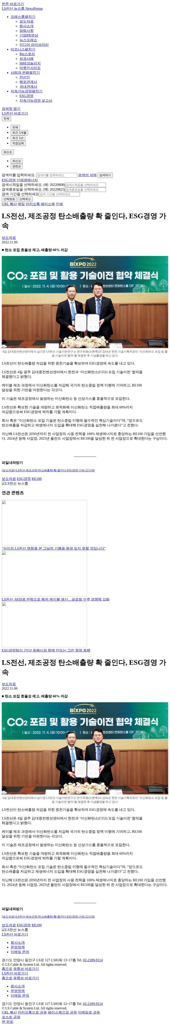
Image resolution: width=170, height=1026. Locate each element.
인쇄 (59, 204)
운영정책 (18, 947)
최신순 (8, 152)
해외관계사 (28, 82)
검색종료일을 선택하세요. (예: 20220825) (33, 189)
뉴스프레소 (28, 40)
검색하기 (105, 175)
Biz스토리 (27, 54)
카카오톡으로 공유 (32, 1012)
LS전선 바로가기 (15, 113)
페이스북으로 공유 (62, 1012)
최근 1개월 (19, 132)
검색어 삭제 (87, 175)
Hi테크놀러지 (30, 63)
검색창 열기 (11, 109)
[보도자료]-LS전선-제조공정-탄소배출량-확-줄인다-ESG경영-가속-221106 (48, 470)
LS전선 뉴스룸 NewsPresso (22, 8)
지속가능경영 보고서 (35, 100)
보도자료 (26, 21)
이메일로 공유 (89, 1012)
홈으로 (7, 969)
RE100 (37, 479)
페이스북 (48, 204)
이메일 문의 (20, 952)
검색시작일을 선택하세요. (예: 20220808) (33, 185)
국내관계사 (28, 86)
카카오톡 (33, 204)
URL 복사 (9, 204)
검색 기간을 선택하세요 (20, 194)
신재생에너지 (27, 180)
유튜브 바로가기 (26, 969)
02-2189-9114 (93, 960)
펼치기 (30, 17)
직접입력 (18, 143)
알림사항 (26, 31)
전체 (6, 118)
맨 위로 (7, 1022)
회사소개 (26, 26)
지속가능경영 (21, 91)
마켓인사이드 (30, 68)
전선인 (24, 77)
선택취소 (25, 199)
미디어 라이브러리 (34, 45)
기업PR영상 (28, 35)
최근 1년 (17, 138)
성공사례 (26, 58)
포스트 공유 (11, 1017)
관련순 (16, 166)
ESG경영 (26, 96)
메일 (21, 204)
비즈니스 (18, 49)
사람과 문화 (20, 72)
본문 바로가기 (13, 4)
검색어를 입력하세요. (18, 175)
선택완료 (9, 199)
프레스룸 (18, 17)
